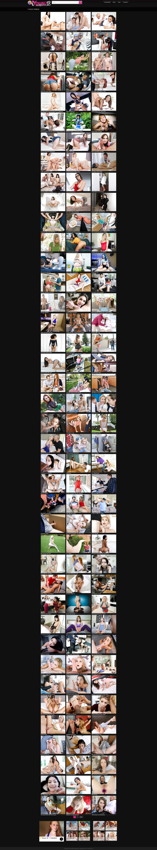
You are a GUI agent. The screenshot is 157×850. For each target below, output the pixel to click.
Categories (107, 2)
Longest (125, 2)
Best (114, 2)
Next (81, 817)
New (119, 2)
